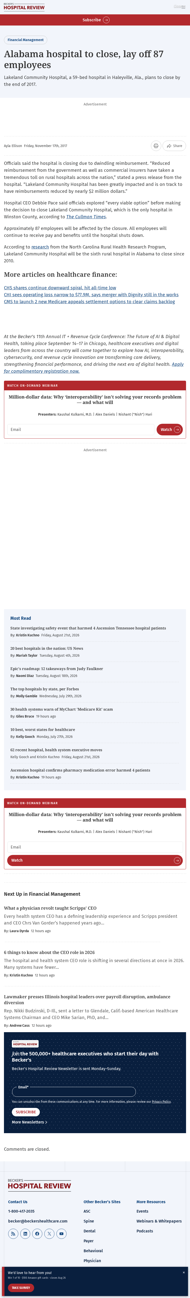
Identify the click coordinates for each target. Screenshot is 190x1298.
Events (142, 1211)
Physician (92, 1260)
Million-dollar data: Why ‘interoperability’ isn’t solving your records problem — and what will (95, 399)
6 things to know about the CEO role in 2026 (49, 952)
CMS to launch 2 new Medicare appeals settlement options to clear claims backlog (89, 301)
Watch (166, 429)
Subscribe (92, 20)
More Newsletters (28, 1122)
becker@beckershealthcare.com (38, 1221)
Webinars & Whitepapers (159, 1221)
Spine (89, 1221)
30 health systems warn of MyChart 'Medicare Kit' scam (61, 709)
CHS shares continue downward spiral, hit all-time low (60, 288)
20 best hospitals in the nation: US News (46, 648)
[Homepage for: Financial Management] (24, 7)
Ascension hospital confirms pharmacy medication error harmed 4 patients (80, 770)
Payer (89, 1241)
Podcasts (145, 1231)
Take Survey (21, 1288)
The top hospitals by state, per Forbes (45, 688)
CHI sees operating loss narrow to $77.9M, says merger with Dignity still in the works (91, 295)
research (40, 247)
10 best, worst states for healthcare (42, 729)
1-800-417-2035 (21, 1211)
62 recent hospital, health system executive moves (56, 749)
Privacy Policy (161, 1101)
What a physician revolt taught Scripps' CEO (50, 908)
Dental (89, 1231)
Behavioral (93, 1250)
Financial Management (26, 40)
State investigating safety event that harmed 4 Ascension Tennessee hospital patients (88, 627)
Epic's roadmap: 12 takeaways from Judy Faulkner (56, 668)
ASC (87, 1211)
